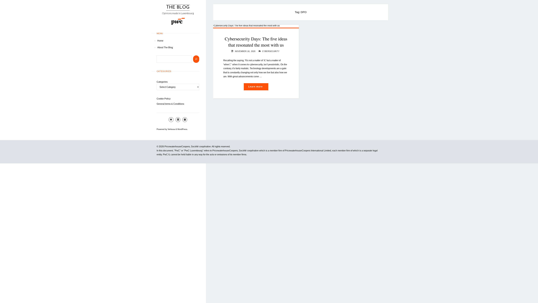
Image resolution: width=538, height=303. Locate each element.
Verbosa (171, 129)
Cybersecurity (271, 51)
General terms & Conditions (170, 104)
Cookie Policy (164, 98)
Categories (162, 82)
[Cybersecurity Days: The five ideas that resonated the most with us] (256, 26)
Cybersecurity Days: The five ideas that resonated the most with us (256, 42)
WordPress (182, 129)
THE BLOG (178, 7)
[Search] (196, 59)
